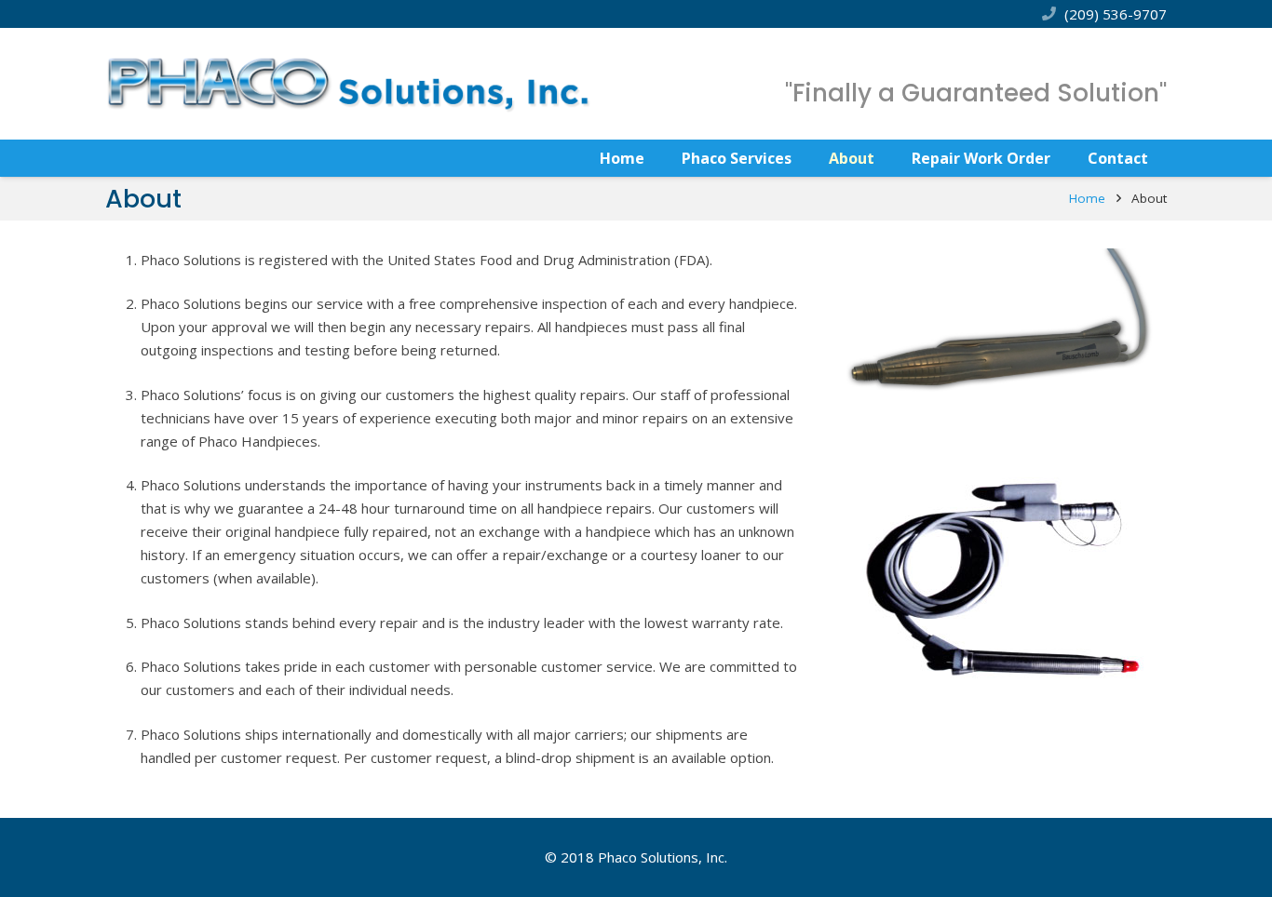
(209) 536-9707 (1115, 14)
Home (1087, 198)
